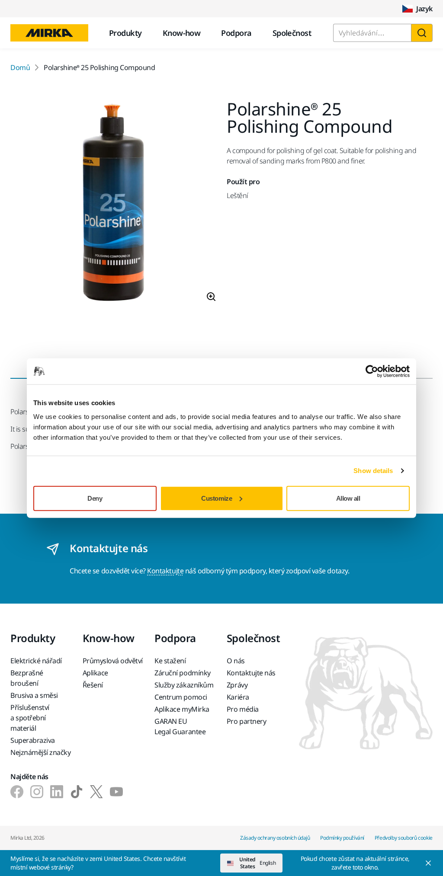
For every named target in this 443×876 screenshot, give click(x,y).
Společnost (292, 33)
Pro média (243, 709)
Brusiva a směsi (34, 695)
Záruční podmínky (182, 673)
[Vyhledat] (422, 33)
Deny (94, 498)
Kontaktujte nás (251, 673)
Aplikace (95, 673)
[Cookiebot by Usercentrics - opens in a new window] (372, 371)
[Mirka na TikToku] (76, 791)
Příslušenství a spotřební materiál (29, 718)
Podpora (236, 33)
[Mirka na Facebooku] (16, 791)
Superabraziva (32, 740)
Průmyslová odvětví (113, 660)
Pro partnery (246, 721)
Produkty (125, 33)
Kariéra (238, 697)
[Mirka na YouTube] (116, 791)
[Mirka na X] (96, 791)
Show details (373, 470)
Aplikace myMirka (181, 709)
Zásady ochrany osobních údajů (275, 837)
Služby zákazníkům (183, 685)
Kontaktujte (165, 570)
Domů (20, 67)
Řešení (93, 685)
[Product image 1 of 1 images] (113, 204)
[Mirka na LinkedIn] (56, 791)
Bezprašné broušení (26, 678)
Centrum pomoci (180, 697)
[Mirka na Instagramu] (36, 791)
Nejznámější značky (40, 752)
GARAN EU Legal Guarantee (179, 726)
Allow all (348, 498)
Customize (216, 498)
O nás (236, 660)
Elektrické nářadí (36, 660)
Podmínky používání (342, 837)
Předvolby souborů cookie (404, 837)
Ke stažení (170, 660)
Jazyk (424, 8)
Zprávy (237, 685)
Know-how (182, 33)
